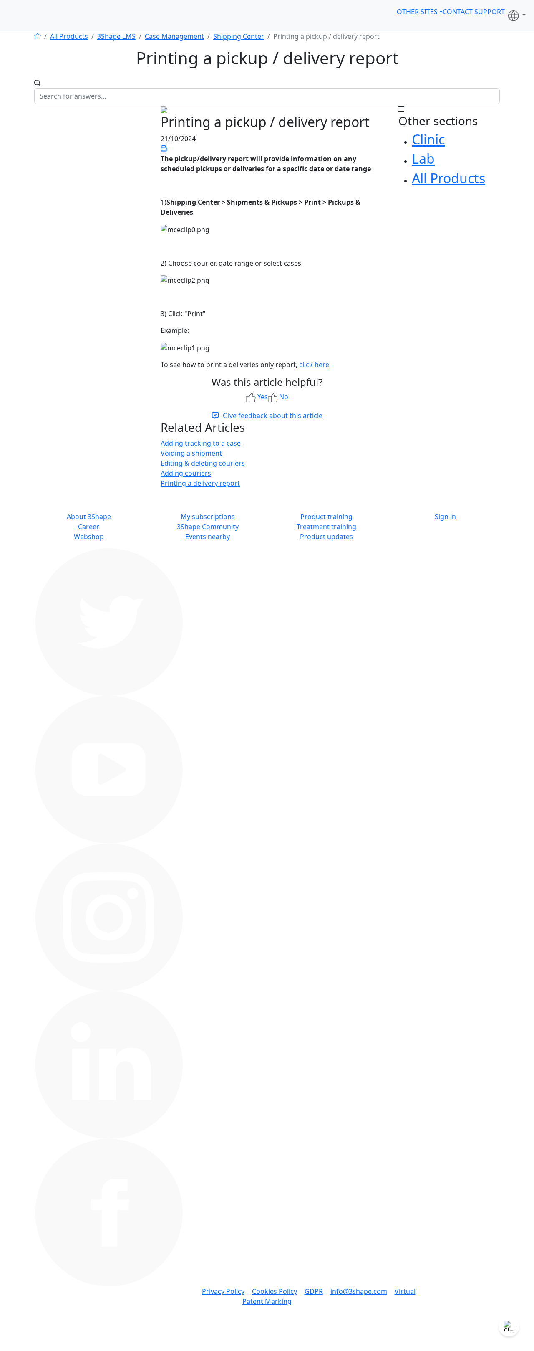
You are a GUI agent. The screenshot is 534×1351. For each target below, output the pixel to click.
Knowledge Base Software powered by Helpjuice (267, 1345)
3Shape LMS (116, 36)
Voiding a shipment (191, 453)
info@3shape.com (358, 1291)
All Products (69, 36)
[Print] (164, 148)
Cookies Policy (274, 1291)
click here (314, 364)
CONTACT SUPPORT (474, 11)
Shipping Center (238, 36)
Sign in (445, 516)
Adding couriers (186, 473)
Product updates (326, 536)
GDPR (314, 1291)
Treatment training (326, 526)
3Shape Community (208, 526)
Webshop (89, 536)
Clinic (428, 139)
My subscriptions (208, 516)
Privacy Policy (223, 1291)
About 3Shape (89, 516)
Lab (423, 158)
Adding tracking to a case (201, 443)
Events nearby (207, 536)
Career (88, 526)
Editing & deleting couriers (203, 463)
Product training (326, 516)
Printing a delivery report (200, 483)
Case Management (174, 36)
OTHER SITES (417, 11)
